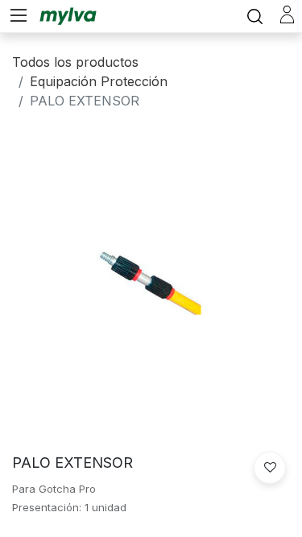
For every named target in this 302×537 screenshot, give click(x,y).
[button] (270, 468)
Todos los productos (75, 62)
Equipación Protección (99, 81)
